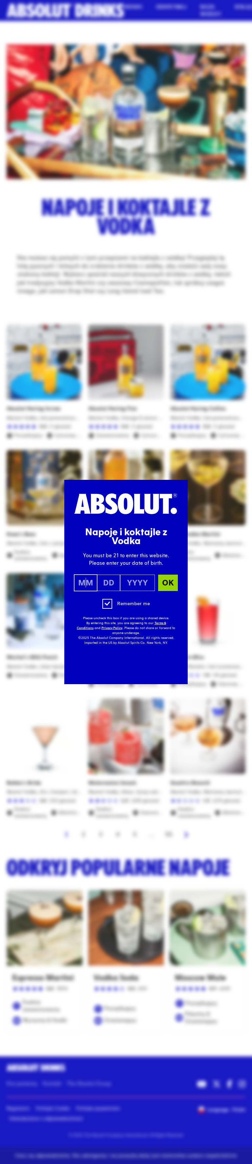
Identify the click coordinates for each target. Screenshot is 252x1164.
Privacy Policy (111, 628)
